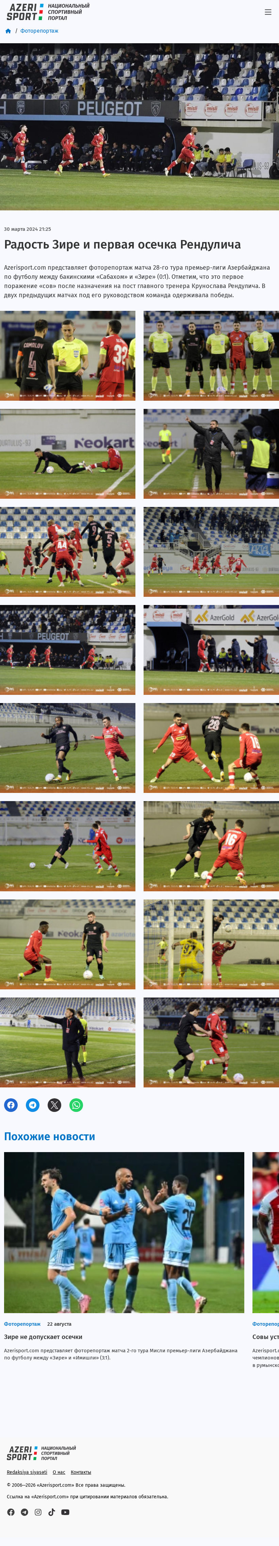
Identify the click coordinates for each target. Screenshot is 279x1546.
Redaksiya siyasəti (27, 1472)
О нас (59, 1472)
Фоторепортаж (39, 31)
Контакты (81, 1472)
